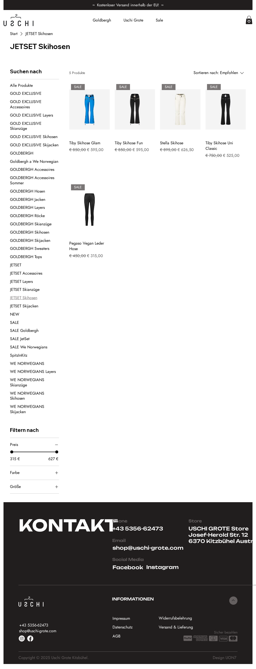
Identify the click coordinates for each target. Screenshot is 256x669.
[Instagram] (22, 638)
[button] (249, 20)
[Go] (233, 600)
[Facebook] (30, 638)
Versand (88, 157)
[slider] (12, 452)
